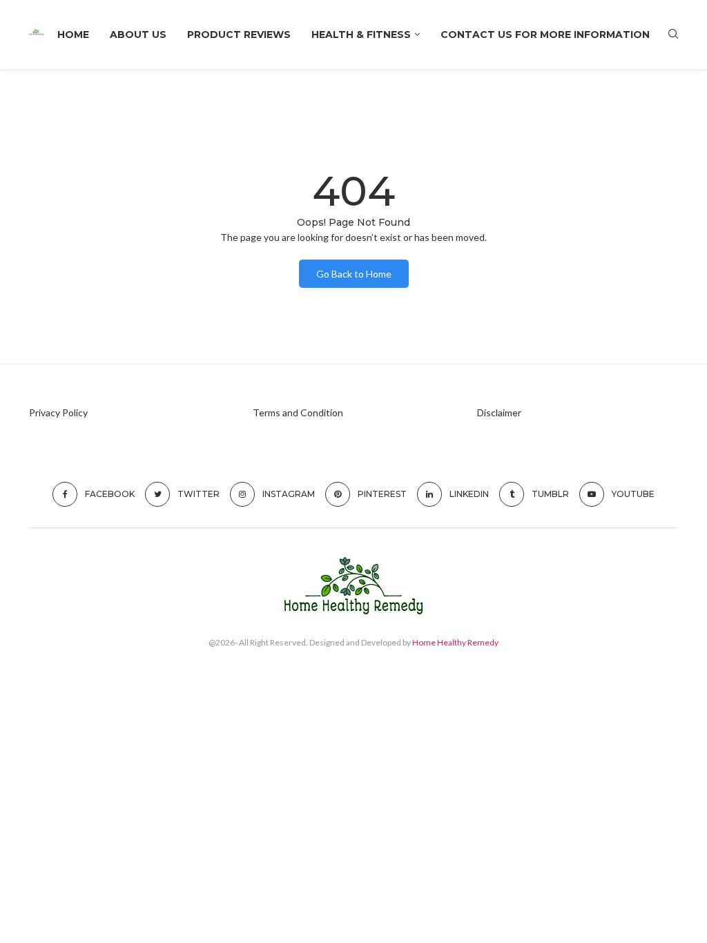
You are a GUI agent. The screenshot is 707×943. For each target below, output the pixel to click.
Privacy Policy (58, 412)
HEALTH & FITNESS (361, 34)
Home (73, 34)
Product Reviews (239, 34)
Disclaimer (499, 412)
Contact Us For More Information (545, 34)
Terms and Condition (298, 412)
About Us (138, 34)
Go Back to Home (353, 274)
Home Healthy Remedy (455, 642)
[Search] (673, 35)
